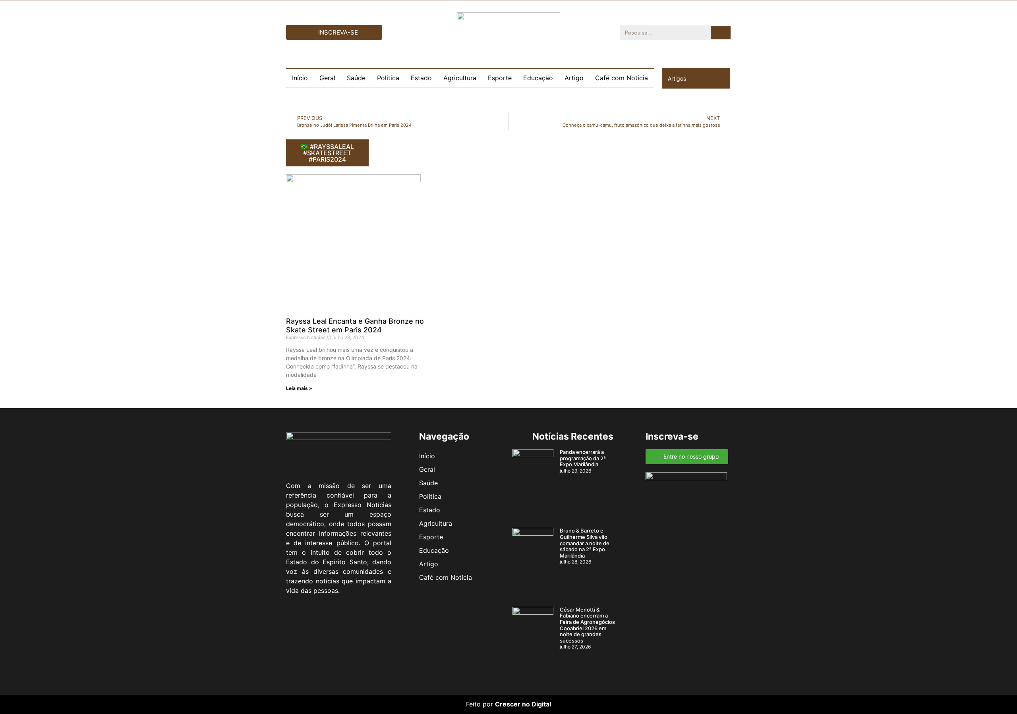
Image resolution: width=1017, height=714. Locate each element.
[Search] (721, 32)
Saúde (356, 78)
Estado (421, 78)
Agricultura (459, 78)
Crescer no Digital (523, 704)
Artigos (677, 78)
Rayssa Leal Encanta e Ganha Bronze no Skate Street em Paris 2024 (355, 325)
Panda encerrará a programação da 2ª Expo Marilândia (583, 458)
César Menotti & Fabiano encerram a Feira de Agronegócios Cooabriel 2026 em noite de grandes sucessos (587, 625)
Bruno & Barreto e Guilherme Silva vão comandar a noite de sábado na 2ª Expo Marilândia (584, 542)
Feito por (479, 704)
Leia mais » (299, 388)
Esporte (500, 78)
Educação (538, 78)
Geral (327, 78)
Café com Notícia (621, 78)
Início (300, 78)
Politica (388, 78)
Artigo (574, 78)
